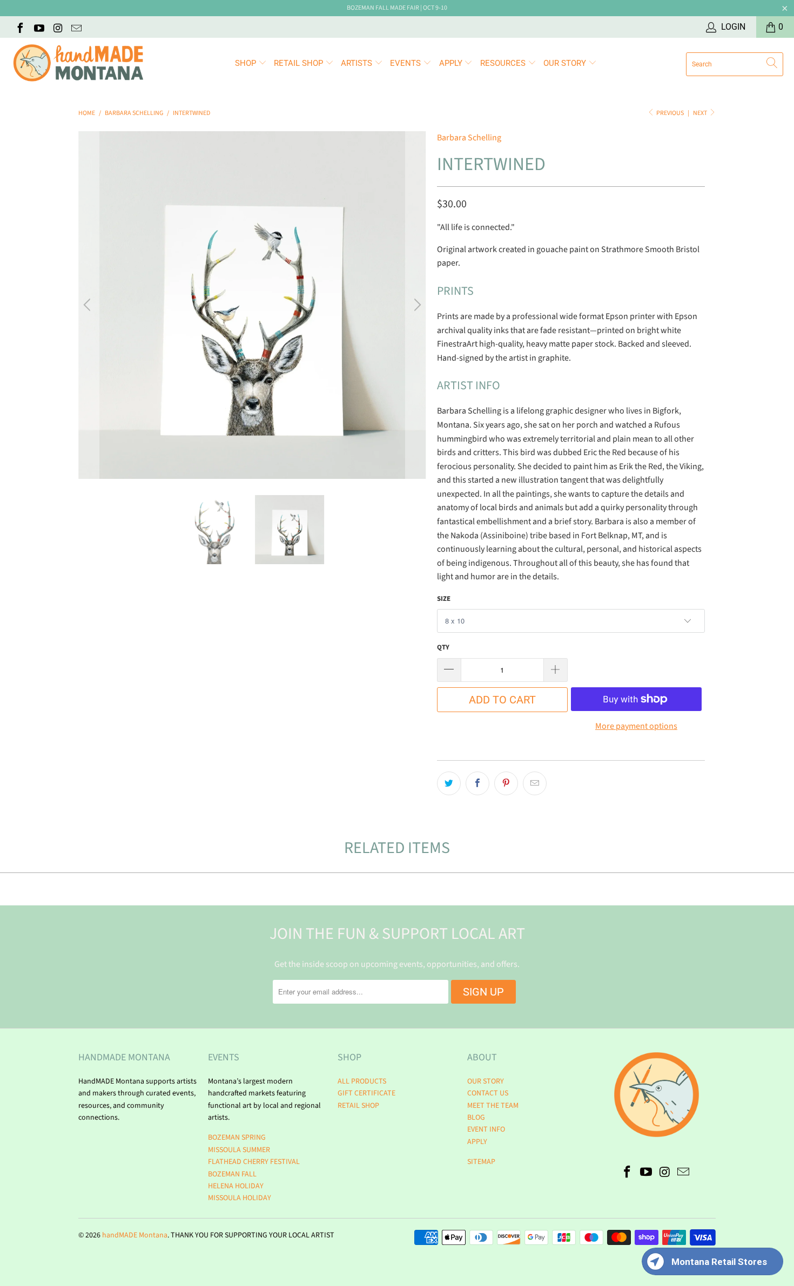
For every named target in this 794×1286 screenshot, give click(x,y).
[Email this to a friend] (535, 783)
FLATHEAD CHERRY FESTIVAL (254, 1161)
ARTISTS (357, 63)
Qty (443, 647)
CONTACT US (487, 1093)
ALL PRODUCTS (362, 1081)
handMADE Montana (134, 1235)
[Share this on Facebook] (477, 783)
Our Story (565, 63)
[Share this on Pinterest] (506, 783)
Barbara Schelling (469, 138)
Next (700, 113)
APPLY (452, 63)
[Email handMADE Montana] (76, 27)
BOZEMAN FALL (232, 1174)
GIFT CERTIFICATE (366, 1093)
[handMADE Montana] (78, 64)
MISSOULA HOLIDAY (239, 1198)
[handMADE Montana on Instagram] (57, 27)
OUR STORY (485, 1081)
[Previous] (88, 305)
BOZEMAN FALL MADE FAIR (383, 7)
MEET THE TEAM (493, 1105)
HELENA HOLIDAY (236, 1186)
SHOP (246, 63)
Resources (504, 63)
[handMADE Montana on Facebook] (19, 27)
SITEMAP (481, 1161)
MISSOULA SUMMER (239, 1150)
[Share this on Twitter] (449, 783)
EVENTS (406, 63)
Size (443, 599)
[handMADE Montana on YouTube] (38, 27)
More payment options (636, 726)
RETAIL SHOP (299, 63)
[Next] (416, 305)
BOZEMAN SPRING (237, 1137)
